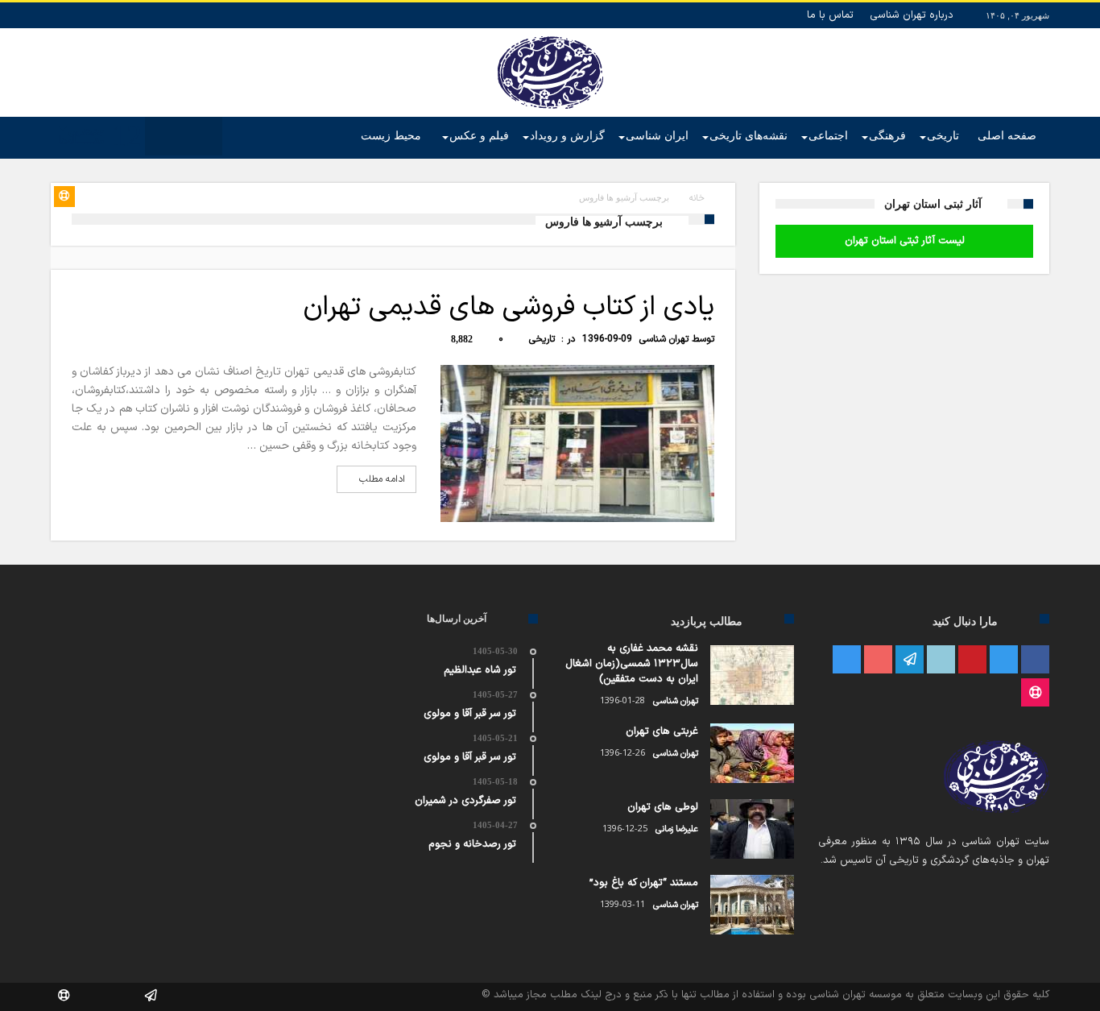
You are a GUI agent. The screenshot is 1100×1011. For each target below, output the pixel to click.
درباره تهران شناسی (911, 15)
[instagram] (847, 660)
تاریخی (542, 339)
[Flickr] (909, 660)
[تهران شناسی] (550, 36)
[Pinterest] (972, 660)
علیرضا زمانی (676, 829)
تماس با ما (830, 15)
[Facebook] (1035, 660)
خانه (697, 198)
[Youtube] (878, 660)
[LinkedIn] (941, 660)
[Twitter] (1004, 660)
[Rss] (1035, 693)
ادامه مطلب (382, 479)
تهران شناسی (664, 339)
